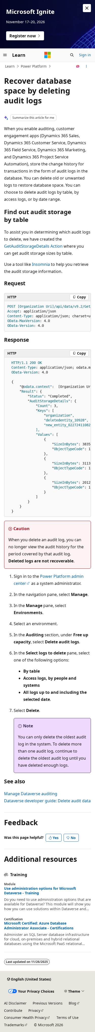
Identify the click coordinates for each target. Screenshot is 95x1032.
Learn (10, 66)
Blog (72, 1003)
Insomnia (41, 264)
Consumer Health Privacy (25, 1017)
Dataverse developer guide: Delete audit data (47, 801)
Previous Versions (48, 1003)
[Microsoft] (47, 55)
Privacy (34, 1010)
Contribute (13, 1010)
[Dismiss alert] (87, 8)
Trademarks (14, 1024)
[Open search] (72, 55)
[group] (47, 316)
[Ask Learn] (78, 66)
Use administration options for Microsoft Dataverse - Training (40, 890)
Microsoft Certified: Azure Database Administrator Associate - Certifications (38, 925)
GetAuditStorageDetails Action (33, 246)
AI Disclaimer (15, 1003)
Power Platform (34, 66)
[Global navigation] (5, 55)
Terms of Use (67, 1017)
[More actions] (86, 66)
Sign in (85, 54)
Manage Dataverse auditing (30, 793)
